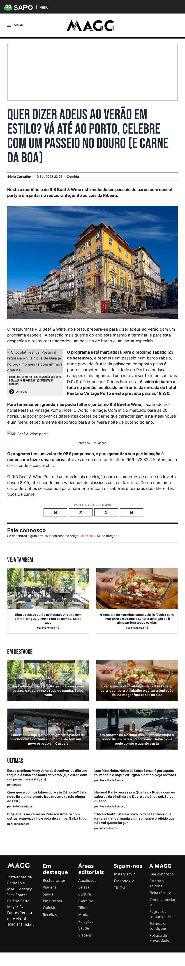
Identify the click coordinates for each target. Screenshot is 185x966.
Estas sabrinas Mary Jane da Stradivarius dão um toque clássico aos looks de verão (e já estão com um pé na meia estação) (47, 775)
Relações (85, 921)
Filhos (83, 907)
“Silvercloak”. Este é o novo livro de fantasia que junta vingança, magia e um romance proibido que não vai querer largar (134, 818)
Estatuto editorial (156, 883)
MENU (43, 7)
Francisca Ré (50, 627)
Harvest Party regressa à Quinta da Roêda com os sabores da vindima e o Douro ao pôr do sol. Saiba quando (134, 796)
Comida (73, 176)
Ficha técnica (160, 892)
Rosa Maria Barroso (112, 780)
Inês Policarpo (108, 828)
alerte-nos (87, 536)
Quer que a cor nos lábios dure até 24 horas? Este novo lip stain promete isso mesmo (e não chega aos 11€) (47, 796)
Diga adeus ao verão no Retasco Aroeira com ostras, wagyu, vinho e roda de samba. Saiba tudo (48, 618)
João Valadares (22, 806)
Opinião (49, 907)
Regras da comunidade (160, 914)
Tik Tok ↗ (122, 887)
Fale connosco (161, 874)
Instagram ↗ (125, 874)
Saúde (48, 894)
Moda (83, 914)
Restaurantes (54, 880)
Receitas (50, 914)
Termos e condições (158, 926)
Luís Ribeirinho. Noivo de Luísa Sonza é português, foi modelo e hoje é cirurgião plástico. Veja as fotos (135, 773)
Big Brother (52, 900)
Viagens (49, 887)
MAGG (16, 784)
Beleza (83, 887)
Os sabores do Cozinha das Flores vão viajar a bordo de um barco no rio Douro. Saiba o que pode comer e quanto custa (137, 739)
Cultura (84, 894)
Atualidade (87, 880)
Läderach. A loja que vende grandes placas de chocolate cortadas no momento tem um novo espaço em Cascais (48, 739)
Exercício (85, 900)
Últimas (15, 761)
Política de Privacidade (159, 938)
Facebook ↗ (124, 880)
